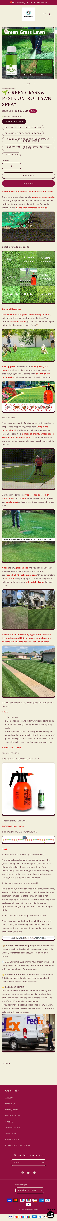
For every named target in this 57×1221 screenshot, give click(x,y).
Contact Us (10, 1104)
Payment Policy (12, 1139)
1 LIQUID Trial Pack (14, 121)
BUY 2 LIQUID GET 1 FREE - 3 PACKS (23, 127)
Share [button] (7, 1063)
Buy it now (28, 183)
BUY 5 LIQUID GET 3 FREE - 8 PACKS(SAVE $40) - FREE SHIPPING (28, 140)
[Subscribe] (43, 1162)
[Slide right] (34, 84)
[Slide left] (23, 84)
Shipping (9, 1122)
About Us (9, 1098)
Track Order (10, 1133)
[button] (5, 14)
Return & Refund (12, 1116)
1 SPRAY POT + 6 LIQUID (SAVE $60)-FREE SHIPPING (28, 148)
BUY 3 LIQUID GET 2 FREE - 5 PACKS (23, 133)
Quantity (5, 160)
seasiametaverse (31, 1209)
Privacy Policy (11, 1110)
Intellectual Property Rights (17, 1145)
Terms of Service (12, 1128)
